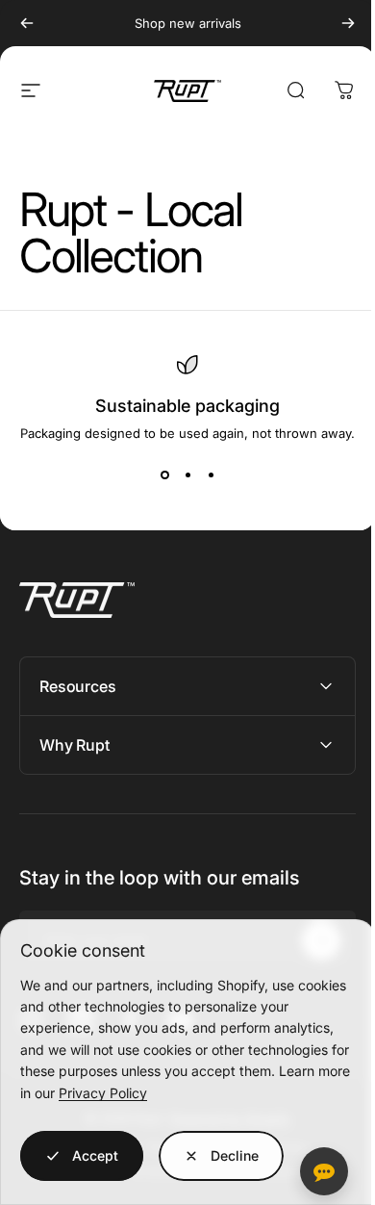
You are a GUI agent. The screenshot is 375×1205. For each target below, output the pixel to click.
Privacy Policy (103, 1093)
